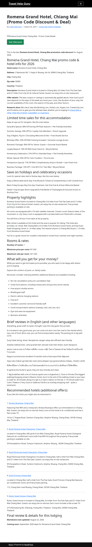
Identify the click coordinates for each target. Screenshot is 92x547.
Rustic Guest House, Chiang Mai (22, 496)
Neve (11, 545)
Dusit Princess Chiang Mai (20, 475)
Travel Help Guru (15, 27)
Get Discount (15, 42)
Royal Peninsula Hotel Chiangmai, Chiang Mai (28, 452)
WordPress (28, 545)
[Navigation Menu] (80, 4)
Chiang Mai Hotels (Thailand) (50, 27)
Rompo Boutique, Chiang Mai (21, 403)
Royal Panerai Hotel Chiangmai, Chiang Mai (27, 429)
